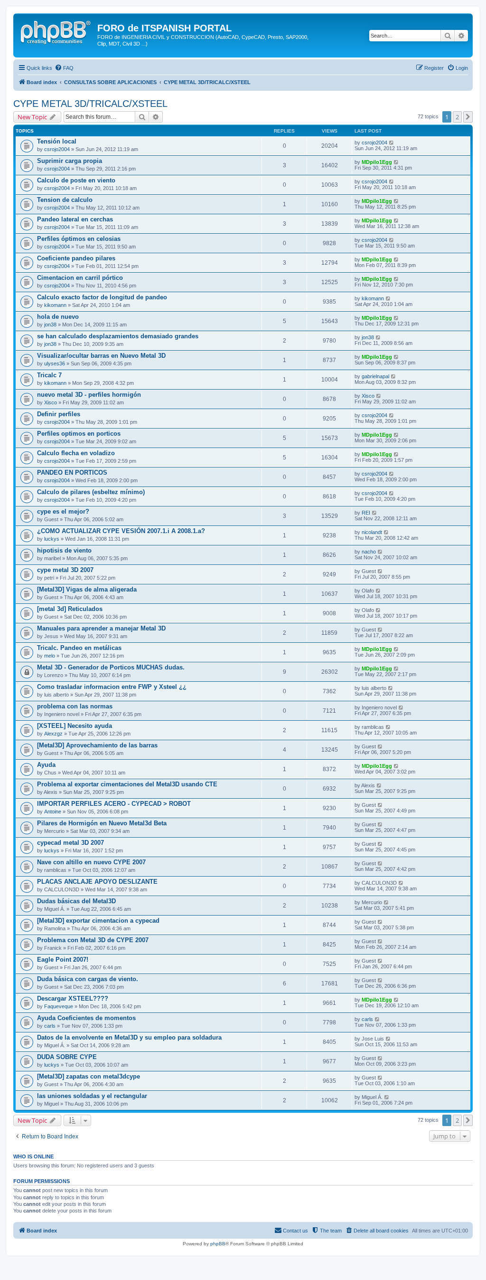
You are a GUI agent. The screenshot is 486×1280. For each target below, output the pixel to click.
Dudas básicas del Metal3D (76, 901)
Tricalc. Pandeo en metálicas (79, 647)
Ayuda (46, 764)
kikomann (55, 305)
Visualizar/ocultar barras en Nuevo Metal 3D (101, 355)
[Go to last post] (392, 142)
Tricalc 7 (49, 375)
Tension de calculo (65, 199)
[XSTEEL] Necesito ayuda (74, 725)
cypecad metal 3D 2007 (70, 842)
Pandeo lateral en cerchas (75, 219)
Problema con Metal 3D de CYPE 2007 (93, 940)
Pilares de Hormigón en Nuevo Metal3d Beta (102, 823)
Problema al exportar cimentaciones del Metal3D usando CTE (127, 784)
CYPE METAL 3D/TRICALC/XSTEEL (90, 103)
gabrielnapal (375, 376)
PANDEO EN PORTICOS (72, 472)
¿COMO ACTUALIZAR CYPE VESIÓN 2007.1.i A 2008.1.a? (121, 531)
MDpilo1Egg (377, 162)
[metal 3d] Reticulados (70, 608)
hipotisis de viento (64, 550)
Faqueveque (58, 1006)
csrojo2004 (57, 149)
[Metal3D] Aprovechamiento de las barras (97, 745)
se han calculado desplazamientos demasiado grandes (117, 336)
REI (366, 513)
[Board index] (56, 31)
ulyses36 (54, 363)
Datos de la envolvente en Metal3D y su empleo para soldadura (129, 1037)
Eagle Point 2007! (62, 959)
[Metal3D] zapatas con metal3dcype (88, 1076)
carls (50, 1026)
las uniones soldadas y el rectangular (92, 1095)
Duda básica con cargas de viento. (87, 979)
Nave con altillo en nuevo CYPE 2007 (91, 862)
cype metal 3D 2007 (65, 569)
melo (49, 656)
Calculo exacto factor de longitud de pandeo (102, 297)
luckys (51, 539)
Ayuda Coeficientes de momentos (86, 1018)
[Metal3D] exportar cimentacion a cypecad (98, 920)
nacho (369, 551)
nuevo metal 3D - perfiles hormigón (89, 394)
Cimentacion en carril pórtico (80, 277)
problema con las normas (74, 706)
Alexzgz (53, 733)
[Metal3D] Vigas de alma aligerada (87, 589)
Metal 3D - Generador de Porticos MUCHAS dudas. (111, 667)
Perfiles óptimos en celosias (79, 238)
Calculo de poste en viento (76, 180)
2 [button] (457, 117)
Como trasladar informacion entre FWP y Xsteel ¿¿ (112, 686)
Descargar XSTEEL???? (72, 998)
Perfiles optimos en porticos (79, 433)
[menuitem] (64, 68)
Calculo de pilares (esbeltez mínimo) (91, 492)
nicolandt (372, 532)
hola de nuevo (58, 316)
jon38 (50, 324)
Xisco (50, 402)
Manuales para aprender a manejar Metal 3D (101, 628)
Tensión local (56, 141)
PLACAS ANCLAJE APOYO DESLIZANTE (97, 881)
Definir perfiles (58, 414)
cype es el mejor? (63, 511)
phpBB (217, 1243)
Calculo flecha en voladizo (76, 453)
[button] (468, 117)
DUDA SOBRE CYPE (67, 1056)
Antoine (52, 811)
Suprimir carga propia (69, 160)
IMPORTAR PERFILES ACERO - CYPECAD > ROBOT (114, 803)
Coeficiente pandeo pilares (76, 258)
